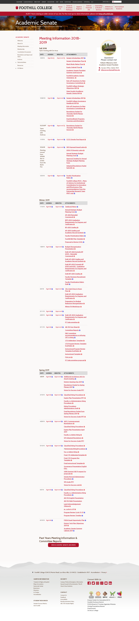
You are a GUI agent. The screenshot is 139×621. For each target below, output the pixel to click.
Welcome (20, 40)
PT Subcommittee (71, 322)
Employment (91, 608)
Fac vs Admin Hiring (70, 452)
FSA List (68, 357)
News (61, 2)
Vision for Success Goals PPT (74, 390)
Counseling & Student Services (98, 7)
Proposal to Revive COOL (74, 242)
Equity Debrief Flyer (73, 67)
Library (44, 2)
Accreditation (95, 572)
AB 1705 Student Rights (67, 603)
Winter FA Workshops (72, 306)
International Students (119, 8)
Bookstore (51, 2)
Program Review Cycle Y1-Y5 (73, 512)
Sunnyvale (68, 2)
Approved (60, 58)
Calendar (19, 2)
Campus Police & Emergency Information (72, 582)
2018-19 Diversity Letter (74, 150)
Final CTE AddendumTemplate (74, 455)
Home (17, 26)
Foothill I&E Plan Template (74, 239)
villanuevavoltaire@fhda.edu (110, 70)
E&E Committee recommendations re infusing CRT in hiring (75, 335)
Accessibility (64, 599)
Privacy (103, 572)
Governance (25, 26)
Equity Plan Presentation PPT (74, 398)
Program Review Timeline (72, 515)
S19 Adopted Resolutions (73, 438)
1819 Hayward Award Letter (75, 147)
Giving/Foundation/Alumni (96, 606)
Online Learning (77, 2)
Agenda (50, 58)
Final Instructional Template (73, 463)
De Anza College (92, 610)
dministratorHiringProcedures (75, 449)
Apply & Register (79, 8)
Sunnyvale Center (38, 586)
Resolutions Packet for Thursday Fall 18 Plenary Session (74, 114)
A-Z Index (36, 592)
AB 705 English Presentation (73, 498)
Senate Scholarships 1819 (75, 58)
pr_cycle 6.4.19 (69, 509)
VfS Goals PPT (69, 482)
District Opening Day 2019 (73, 382)
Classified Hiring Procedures (73, 395)
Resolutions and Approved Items (24, 55)
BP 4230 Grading (71, 227)
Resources (20, 65)
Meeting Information (23, 46)
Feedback (63, 597)
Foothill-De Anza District (95, 602)
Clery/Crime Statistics (66, 586)
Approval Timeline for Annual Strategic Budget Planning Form (76, 161)
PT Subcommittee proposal (74, 360)
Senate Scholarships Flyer (75, 61)
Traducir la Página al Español (41, 582)
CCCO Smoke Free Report (75, 139)
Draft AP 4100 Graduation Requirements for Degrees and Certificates (75, 296)
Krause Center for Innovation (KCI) (98, 600)
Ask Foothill (37, 605)
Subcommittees (21, 62)
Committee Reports (72, 330)
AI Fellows (20, 68)
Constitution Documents (24, 52)
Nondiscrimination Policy (67, 601)
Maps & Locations (38, 584)
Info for (105, 1)
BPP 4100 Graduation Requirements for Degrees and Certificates (75, 222)
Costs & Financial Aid (89, 7)
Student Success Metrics (40, 603)
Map (57, 2)
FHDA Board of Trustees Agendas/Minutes (101, 604)
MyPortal (87, 2)
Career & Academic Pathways (69, 7)
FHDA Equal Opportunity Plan (74, 520)
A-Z (92, 2)
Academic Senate (36, 26)
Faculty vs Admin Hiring (72, 435)
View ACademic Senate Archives (63, 545)
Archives (19, 59)
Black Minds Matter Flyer (74, 64)
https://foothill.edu (106, 14)
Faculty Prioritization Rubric (74, 236)
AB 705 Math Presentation (73, 501)
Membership (20, 49)
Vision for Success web (72, 485)
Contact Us (64, 595)
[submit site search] (113, 2)
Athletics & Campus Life (109, 8)
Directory (37, 2)
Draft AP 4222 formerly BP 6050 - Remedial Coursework (74, 254)
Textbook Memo (70, 207)
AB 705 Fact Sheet (71, 327)
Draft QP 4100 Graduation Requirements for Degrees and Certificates (75, 317)
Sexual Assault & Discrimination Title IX (71, 584)
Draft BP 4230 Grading (73, 274)
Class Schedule (28, 2)
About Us (60, 8)
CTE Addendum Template (74, 340)
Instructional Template (73, 354)
